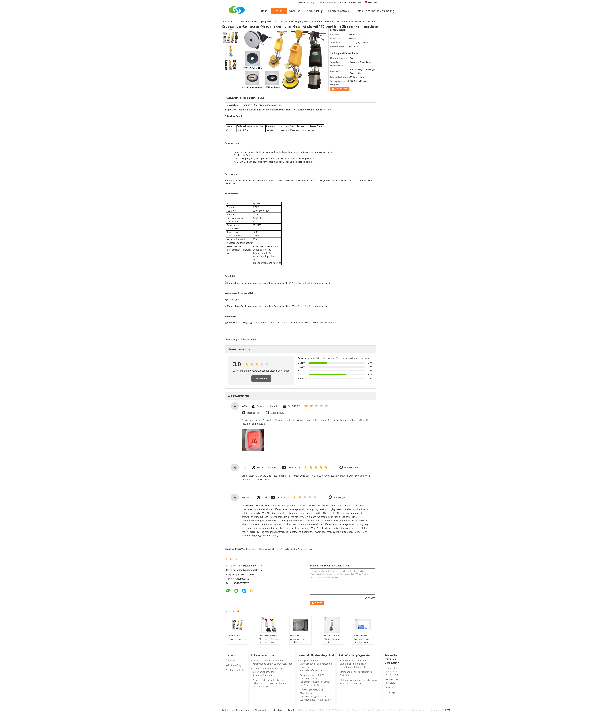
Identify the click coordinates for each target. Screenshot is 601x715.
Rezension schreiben (261, 379)
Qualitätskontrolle (338, 11)
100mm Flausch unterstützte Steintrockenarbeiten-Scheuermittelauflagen (267, 672)
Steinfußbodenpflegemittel (354, 655)
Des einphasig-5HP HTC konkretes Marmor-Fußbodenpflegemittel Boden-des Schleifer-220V (315, 680)
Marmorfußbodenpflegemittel (316, 655)
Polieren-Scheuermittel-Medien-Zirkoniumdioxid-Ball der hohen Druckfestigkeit (269, 683)
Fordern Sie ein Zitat (350, 2)
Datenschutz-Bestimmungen (237, 710)
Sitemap (390, 692)
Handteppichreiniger (268, 549)
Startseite (228, 21)
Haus (264, 11)
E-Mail (389, 687)
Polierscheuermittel (263, 655)
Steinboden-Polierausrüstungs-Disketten (356, 674)
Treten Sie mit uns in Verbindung (374, 11)
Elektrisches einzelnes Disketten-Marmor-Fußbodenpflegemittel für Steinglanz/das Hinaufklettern (315, 695)
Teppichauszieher (249, 549)
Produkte (278, 11)
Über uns (294, 11)
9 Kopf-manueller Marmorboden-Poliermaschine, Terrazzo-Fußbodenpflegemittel (316, 665)
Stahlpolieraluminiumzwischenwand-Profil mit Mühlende (359, 682)
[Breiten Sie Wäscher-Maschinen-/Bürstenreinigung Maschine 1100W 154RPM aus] (269, 625)
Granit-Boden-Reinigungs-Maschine (237, 637)
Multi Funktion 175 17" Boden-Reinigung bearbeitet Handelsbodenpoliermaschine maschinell (332, 642)
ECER (448, 710)
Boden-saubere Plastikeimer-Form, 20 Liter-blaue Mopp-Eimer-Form (363, 641)
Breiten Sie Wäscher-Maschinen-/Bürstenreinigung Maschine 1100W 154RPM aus (269, 641)
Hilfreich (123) (351, 467)
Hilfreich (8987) (277, 413)
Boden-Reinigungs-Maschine (263, 21)
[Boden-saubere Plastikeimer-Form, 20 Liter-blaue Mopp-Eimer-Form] (363, 625)
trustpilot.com (253, 413)
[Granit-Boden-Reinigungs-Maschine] (238, 625)
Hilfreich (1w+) (340, 497)
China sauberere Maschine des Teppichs (276, 710)
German (372, 2)
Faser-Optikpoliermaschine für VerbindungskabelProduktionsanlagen (272, 662)
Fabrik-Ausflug (314, 11)
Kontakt (333, 88)
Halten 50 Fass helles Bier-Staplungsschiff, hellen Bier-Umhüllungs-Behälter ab (354, 663)
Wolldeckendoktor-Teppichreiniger (296, 549)
